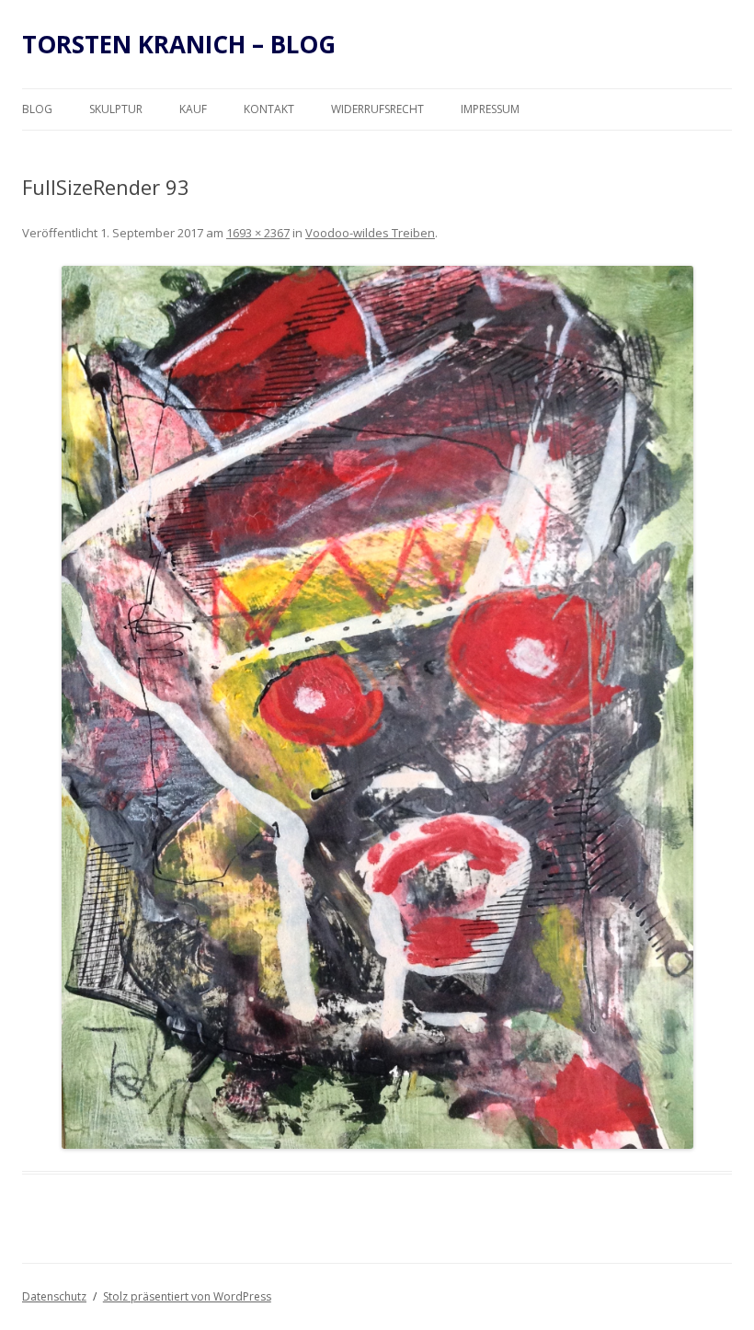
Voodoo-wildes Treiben (370, 232)
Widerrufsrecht (377, 109)
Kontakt (269, 109)
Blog (37, 109)
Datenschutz (54, 1296)
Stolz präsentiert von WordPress (187, 1296)
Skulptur (116, 109)
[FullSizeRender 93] (377, 708)
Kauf (193, 109)
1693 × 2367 (258, 232)
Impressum (490, 109)
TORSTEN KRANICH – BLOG (179, 44)
